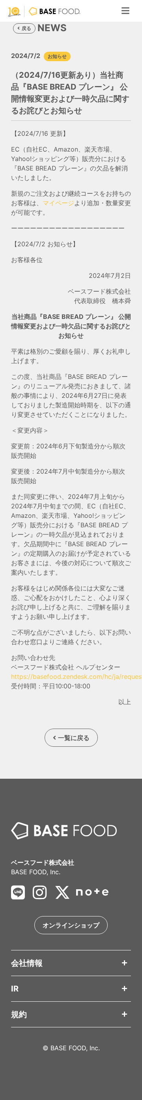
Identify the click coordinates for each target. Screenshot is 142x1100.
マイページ (58, 203)
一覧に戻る (74, 738)
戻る (26, 28)
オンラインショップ (71, 925)
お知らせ (57, 56)
